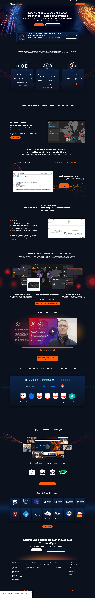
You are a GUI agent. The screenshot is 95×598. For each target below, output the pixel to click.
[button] (75, 0)
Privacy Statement (5, 595)
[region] (16, 594)
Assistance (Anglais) (72, 571)
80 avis (62, 382)
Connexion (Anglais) (72, 568)
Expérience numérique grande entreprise (32, 567)
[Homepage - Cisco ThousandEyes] (17, 4)
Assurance (14, 564)
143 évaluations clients (28, 382)
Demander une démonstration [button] (56, 550)
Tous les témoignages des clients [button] (47, 358)
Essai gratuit (80, 4)
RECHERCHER (68, 0)
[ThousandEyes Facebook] (43, 590)
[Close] (31, 592)
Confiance (70, 572)
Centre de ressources (58, 567)
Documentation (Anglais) (72, 564)
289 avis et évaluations (46, 382)
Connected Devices (15, 568)
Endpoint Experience (15, 571)
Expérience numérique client (30, 564)
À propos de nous (71, 576)
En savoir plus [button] (71, 37)
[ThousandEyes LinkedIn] (48, 590)
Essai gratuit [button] (36, 550)
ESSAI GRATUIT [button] (39, 25)
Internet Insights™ (15, 575)
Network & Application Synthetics (17, 576)
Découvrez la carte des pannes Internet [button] (47, 303)
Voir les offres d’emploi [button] (47, 484)
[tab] (23, 162)
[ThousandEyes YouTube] (51, 590)
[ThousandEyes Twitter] (45, 590)
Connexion (80, 0)
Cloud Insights (14, 567)
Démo (73, 4)
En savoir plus (21, 85)
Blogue (56, 564)
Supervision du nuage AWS (44, 564)
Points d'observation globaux (16, 572)
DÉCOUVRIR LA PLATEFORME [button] (53, 25)
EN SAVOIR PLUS (63, 185)
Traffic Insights (14, 580)
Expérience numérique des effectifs (31, 568)
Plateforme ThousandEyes (16, 579)
